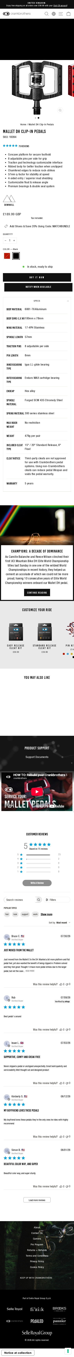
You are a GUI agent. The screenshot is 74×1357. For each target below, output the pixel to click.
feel (7, 914)
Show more (46, 914)
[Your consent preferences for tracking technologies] (68, 1351)
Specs (37, 301)
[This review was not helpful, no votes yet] (67, 984)
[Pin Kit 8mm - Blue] (67, 654)
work (35, 914)
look (15, 914)
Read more (30, 971)
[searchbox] (19, 900)
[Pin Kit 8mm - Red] (63, 654)
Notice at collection (17, 1352)
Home (23, 124)
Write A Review (37, 883)
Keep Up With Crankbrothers (36, 1278)
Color (10, 249)
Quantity (8, 234)
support (25, 914)
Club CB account (60, 5)
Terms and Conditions (37, 1255)
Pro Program (37, 1244)
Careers (37, 1238)
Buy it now (37, 277)
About (37, 1227)
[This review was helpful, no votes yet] (61, 984)
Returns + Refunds (37, 1250)
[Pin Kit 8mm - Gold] (71, 654)
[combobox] (59, 922)
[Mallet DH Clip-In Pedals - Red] (14, 724)
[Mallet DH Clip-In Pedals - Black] (18, 724)
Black (16, 255)
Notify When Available (38, 286)
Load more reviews (37, 1200)
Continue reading (37, 592)
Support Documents (37, 757)
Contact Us (37, 1233)
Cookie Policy (37, 1267)
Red (7, 255)
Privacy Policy (37, 1261)
